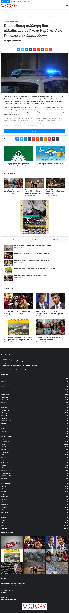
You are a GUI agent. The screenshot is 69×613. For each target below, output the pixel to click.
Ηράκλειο (5, 447)
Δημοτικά (4, 517)
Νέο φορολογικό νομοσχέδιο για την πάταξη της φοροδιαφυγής (32, 245)
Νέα (11, 21)
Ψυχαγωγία (5, 512)
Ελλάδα (4, 449)
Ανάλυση (4, 378)
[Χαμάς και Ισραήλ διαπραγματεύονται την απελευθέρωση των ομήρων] (34, 555)
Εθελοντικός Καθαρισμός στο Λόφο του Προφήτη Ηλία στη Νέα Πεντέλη (34, 268)
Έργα (3, 509)
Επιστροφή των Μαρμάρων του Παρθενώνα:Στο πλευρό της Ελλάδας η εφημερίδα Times (34, 191)
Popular (12, 239)
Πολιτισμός (5, 413)
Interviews (5, 515)
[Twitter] (22, 49)
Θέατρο (4, 486)
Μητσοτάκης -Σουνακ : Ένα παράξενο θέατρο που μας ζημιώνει (28, 1)
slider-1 (4, 386)
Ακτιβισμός (5, 433)
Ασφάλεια (5, 496)
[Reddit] (38, 49)
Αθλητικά (4, 520)
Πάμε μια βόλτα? (6, 470)
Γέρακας (4, 494)
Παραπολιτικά (6, 460)
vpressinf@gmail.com (10, 599)
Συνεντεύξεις (6, 481)
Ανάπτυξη (5, 499)
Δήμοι (3, 444)
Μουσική (4, 491)
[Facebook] (18, 49)
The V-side (5, 462)
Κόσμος (4, 465)
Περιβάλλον (5, 410)
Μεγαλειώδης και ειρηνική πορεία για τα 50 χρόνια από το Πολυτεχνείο (55, 191)
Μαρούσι (4, 468)
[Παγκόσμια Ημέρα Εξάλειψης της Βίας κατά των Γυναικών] (13, 183)
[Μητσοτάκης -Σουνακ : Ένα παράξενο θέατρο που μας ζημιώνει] (8, 263)
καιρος (4, 381)
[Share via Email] (53, 139)
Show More (34, 131)
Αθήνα (4, 423)
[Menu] (67, 7)
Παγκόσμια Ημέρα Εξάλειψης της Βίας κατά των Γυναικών (30, 275)
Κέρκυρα (4, 478)
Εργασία (4, 418)
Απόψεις (4, 407)
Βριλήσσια (5, 397)
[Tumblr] (30, 49)
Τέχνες (4, 426)
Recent (33, 239)
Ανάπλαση (5, 504)
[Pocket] (50, 49)
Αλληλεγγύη (5, 507)
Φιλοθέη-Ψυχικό (6, 483)
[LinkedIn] (26, 49)
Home (6, 16)
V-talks (4, 457)
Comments (56, 239)
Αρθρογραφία (6, 473)
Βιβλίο (4, 454)
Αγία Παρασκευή (7, 394)
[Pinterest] (34, 49)
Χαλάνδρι (4, 402)
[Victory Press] (9, 6)
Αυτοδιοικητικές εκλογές (9, 384)
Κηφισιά (4, 439)
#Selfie (4, 431)
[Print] (57, 139)
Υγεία (3, 428)
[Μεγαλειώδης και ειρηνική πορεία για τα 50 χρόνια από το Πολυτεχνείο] (55, 183)
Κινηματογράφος (6, 420)
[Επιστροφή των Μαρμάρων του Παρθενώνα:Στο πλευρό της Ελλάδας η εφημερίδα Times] (34, 183)
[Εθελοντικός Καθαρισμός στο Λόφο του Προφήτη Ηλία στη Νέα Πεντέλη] (8, 270)
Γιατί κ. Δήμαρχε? (7, 436)
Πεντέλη (4, 523)
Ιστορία (4, 502)
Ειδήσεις (16, 21)
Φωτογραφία (5, 452)
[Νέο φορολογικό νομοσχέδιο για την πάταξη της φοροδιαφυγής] (8, 248)
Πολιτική (4, 415)
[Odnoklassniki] (46, 49)
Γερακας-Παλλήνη (7, 399)
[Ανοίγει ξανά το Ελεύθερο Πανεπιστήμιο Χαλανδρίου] (12, 568)
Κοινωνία (11, 16)
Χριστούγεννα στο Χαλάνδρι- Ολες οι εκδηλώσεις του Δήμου (31, 253)
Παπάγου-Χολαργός (7, 475)
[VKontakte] (42, 49)
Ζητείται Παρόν (6, 441)
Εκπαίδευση (5, 488)
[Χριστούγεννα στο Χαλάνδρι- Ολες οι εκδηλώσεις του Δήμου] (8, 255)
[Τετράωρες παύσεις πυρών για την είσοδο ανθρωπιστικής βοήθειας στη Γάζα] (57, 568)
